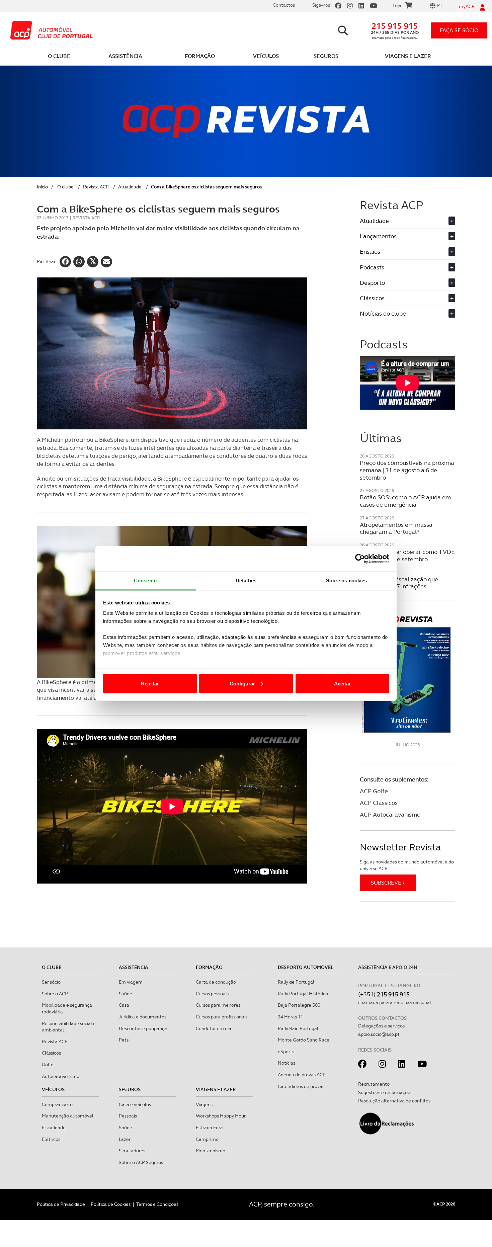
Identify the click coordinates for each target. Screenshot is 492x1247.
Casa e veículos (135, 1104)
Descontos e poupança (143, 1028)
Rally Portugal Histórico (303, 994)
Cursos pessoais (212, 994)
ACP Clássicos (379, 803)
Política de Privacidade (61, 1204)
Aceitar (342, 683)
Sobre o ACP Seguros (141, 1162)
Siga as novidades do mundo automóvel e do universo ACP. (407, 865)
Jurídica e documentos (142, 1017)
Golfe (48, 1065)
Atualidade (130, 187)
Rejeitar (150, 683)
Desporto (407, 282)
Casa (124, 1005)
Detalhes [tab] (246, 580)
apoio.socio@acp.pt (379, 1034)
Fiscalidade (54, 1128)
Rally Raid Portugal (298, 1028)
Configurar (242, 683)
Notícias (286, 1063)
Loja (397, 5)
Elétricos (51, 1139)
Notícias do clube (407, 313)
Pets (124, 1040)
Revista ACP (96, 187)
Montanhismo (210, 1151)
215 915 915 (395, 25)
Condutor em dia (213, 1028)
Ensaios (407, 251)
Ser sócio (51, 982)
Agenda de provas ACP (302, 1075)
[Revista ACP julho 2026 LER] (407, 673)
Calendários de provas (301, 1086)
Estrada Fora (209, 1128)
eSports (286, 1052)
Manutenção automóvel (67, 1116)
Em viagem (131, 982)
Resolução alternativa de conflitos (394, 1101)
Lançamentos (407, 236)
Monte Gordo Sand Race (303, 1040)
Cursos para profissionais (221, 1017)
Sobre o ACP (55, 994)
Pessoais (128, 1116)
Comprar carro (57, 1104)
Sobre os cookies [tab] (346, 580)
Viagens (204, 1104)
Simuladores (132, 1151)
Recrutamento (374, 1084)
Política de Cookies (111, 1204)
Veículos (53, 1089)
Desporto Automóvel (305, 967)
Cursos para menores (218, 1005)
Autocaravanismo (60, 1076)
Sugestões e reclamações (385, 1092)
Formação (209, 967)
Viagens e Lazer (216, 1089)
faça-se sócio (459, 30)
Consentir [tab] (145, 580)
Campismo (207, 1139)
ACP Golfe (374, 791)
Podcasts (407, 267)
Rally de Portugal (296, 982)
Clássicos (407, 298)
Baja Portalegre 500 (299, 1005)
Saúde (125, 994)
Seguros (130, 1089)
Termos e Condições (157, 1204)
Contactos (284, 5)
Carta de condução (216, 982)
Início (42, 187)
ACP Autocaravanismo (390, 814)
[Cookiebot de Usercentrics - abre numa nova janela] (360, 559)
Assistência (133, 967)
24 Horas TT (290, 1017)
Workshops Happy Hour (221, 1116)
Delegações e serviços (381, 1026)
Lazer (125, 1139)
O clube (65, 187)
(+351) (384, 994)
